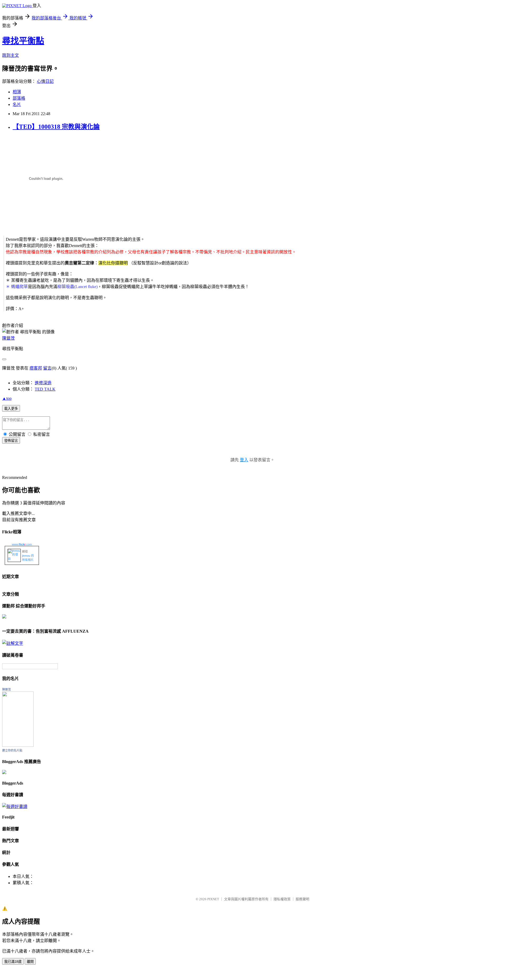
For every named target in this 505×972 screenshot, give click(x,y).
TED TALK (45, 389)
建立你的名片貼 (12, 750)
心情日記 (45, 81)
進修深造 (43, 383)
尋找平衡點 (23, 40)
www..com (22, 544)
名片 (17, 104)
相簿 (17, 92)
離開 (30, 962)
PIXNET (213, 899)
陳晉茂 (8, 338)
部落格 (19, 98)
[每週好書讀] (14, 806)
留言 (47, 368)
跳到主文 (10, 55)
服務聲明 (302, 899)
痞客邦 (35, 368)
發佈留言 (11, 441)
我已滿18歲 (13, 962)
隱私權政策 (282, 899)
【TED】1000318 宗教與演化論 (56, 126)
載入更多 (11, 409)
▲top (7, 398)
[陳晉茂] (18, 745)
